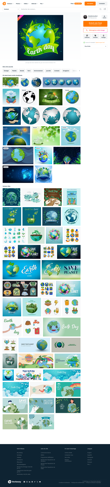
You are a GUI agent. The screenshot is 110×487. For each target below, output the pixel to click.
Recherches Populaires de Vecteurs (48, 460)
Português (90, 457)
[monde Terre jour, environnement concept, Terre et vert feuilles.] (31, 216)
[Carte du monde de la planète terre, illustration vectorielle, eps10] (62, 82)
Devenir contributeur (68, 460)
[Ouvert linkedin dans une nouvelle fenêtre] (29, 481)
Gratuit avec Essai (95, 23)
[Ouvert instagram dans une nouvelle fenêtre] (27, 481)
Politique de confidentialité (77, 482)
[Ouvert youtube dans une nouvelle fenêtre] (40, 481)
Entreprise (20, 459)
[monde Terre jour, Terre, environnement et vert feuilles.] (12, 216)
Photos (18, 3)
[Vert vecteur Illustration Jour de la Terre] (51, 97)
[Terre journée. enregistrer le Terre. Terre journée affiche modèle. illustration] (62, 327)
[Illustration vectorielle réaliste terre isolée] (36, 82)
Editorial (34, 3)
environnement (38, 70)
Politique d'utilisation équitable (93, 482)
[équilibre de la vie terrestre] (11, 97)
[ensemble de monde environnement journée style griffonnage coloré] (51, 307)
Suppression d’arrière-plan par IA (24, 471)
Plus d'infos (87, 46)
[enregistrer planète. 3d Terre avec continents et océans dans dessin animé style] (34, 345)
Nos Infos (67, 457)
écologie (6, 70)
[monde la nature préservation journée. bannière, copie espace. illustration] (66, 345)
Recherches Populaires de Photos (48, 464)
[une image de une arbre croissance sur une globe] (36, 235)
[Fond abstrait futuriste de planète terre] (18, 174)
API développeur (21, 464)
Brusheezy (20, 452)
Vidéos (26, 3)
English (89, 452)
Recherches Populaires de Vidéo (48, 467)
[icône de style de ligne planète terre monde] (29, 97)
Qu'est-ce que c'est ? (100, 42)
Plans (72, 3)
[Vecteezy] (4, 3)
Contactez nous (69, 455)
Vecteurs (9, 3)
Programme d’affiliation (47, 457)
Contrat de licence (46, 452)
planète (14, 70)
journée (48, 70)
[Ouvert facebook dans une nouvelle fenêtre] (24, 481)
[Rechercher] (100, 9)
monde (22, 70)
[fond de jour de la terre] (10, 82)
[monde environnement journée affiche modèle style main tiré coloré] (72, 197)
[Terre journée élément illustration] (72, 235)
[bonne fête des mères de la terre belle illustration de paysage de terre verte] (31, 307)
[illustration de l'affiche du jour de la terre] (42, 389)
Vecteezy (19, 455)
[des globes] (51, 116)
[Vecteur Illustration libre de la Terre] (16, 136)
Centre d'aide (68, 452)
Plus (41, 3)
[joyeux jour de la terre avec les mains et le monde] (12, 116)
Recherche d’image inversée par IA (24, 467)
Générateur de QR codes (23, 474)
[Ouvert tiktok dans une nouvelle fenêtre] (34, 481)
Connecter (102, 3)
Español (89, 455)
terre (29, 70)
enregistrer (66, 70)
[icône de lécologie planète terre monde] (25, 82)
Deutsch (89, 459)
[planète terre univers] (72, 97)
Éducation (19, 462)
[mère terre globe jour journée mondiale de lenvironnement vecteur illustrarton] (71, 136)
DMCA (42, 455)
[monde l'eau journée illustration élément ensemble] (15, 235)
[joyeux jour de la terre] (43, 174)
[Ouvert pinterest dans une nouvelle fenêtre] (32, 481)
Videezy (19, 457)
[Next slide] (78, 71)
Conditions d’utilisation (64, 482)
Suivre (104, 17)
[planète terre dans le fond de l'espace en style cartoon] (18, 155)
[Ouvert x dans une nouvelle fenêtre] (37, 481)
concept (75, 70)
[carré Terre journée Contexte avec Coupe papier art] (10, 361)
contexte (56, 70)
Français (89, 462)
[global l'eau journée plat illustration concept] (32, 197)
